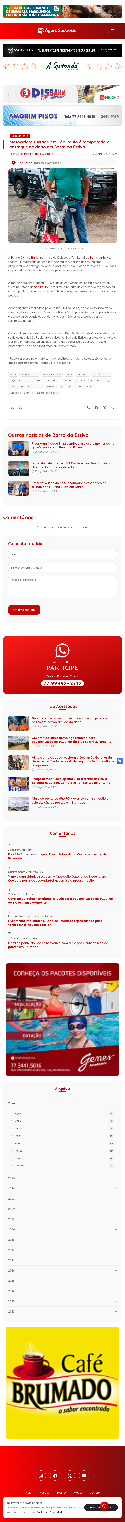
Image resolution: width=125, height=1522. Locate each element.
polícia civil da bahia (47, 380)
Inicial (28, 1492)
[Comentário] (12, 407)
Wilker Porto (23, 153)
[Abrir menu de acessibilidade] (104, 1506)
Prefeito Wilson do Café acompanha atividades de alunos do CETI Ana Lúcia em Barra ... (69, 485)
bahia (69, 373)
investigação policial (21, 386)
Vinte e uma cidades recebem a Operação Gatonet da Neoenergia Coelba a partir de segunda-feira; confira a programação (73, 761)
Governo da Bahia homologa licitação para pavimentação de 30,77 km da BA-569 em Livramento (71, 740)
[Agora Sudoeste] (57, 31)
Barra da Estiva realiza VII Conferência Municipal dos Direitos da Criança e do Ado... (71, 465)
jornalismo (69, 380)
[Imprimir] (20, 407)
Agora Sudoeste (43, 153)
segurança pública (20, 380)
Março (64, 1150)
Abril (64, 1143)
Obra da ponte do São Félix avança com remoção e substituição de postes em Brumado (70, 800)
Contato (95, 1492)
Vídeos (78, 1492)
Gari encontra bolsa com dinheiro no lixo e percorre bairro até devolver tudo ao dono (70, 720)
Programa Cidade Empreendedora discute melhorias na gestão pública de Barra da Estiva (73, 445)
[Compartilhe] (112, 407)
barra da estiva (29, 373)
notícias (94, 380)
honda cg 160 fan (19, 392)
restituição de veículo (80, 386)
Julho (64, 1120)
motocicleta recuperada (51, 386)
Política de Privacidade (50, 1512)
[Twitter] (70, 1475)
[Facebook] (96, 407)
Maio (64, 1135)
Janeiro (64, 1165)
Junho (64, 1128)
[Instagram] (41, 1475)
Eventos (62, 1492)
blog (106, 380)
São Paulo (41, 287)
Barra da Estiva (20, 136)
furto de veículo (101, 373)
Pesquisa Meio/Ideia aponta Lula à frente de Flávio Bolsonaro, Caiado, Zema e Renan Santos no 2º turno (71, 781)
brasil (13, 373)
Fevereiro (64, 1158)
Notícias (44, 1492)
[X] (104, 407)
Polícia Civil (18, 257)
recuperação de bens (46, 392)
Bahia (35, 257)
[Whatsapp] (88, 407)
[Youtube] (84, 1475)
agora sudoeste (52, 373)
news (82, 380)
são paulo (82, 373)
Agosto (64, 1113)
